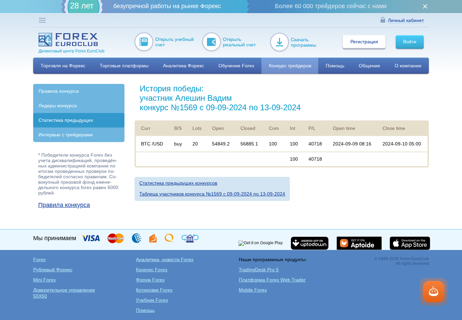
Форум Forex (150, 279)
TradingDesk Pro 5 (259, 269)
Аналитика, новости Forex (164, 259)
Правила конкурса (59, 91)
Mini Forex (44, 279)
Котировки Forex (154, 290)
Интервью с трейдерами (66, 134)
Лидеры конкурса (58, 105)
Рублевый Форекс (52, 269)
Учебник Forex (152, 300)
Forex (39, 259)
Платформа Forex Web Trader (272, 279)
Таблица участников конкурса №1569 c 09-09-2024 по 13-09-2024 (212, 194)
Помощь (145, 310)
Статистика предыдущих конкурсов (178, 183)
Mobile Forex (253, 290)
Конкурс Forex (151, 269)
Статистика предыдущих (66, 120)
